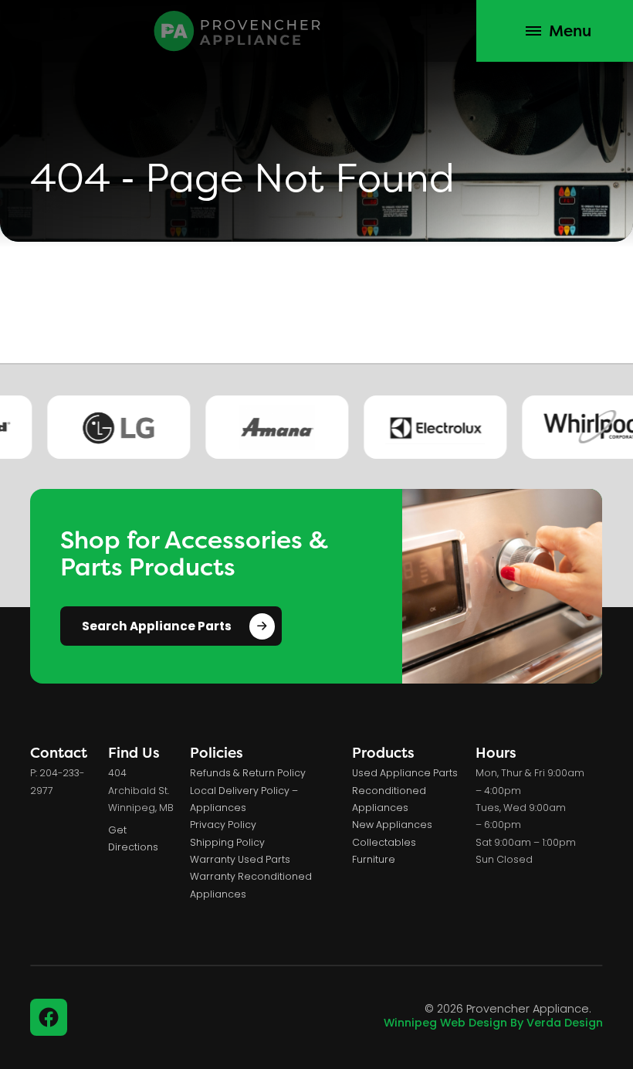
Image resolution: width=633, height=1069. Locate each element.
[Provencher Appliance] (238, 31)
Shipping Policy (227, 843)
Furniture (373, 860)
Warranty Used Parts (240, 860)
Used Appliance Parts (405, 774)
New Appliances (392, 825)
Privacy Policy (223, 825)
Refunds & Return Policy (248, 774)
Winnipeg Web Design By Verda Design (493, 1023)
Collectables (384, 843)
